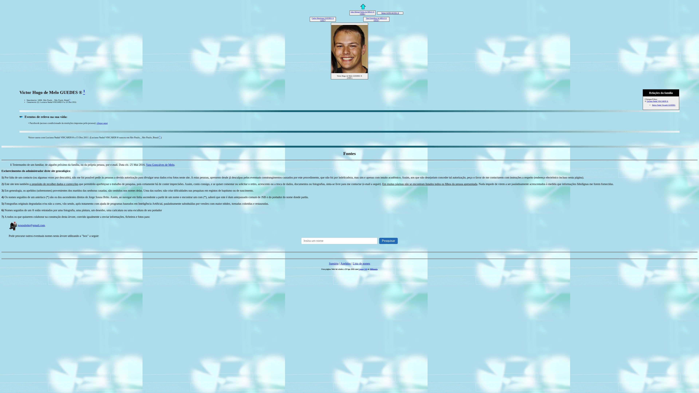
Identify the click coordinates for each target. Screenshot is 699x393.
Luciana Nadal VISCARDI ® (657, 101)
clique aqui (102, 123)
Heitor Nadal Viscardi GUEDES (663, 105)
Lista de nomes (361, 263)
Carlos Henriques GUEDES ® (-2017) (323, 19)
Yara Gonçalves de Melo (160, 164)
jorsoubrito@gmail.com (31, 225)
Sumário (334, 263)
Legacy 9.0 (363, 269)
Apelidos (345, 263)
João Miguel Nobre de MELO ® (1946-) (362, 13)
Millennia (374, 269)
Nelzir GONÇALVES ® (390, 13)
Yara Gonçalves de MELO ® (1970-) (376, 19)
